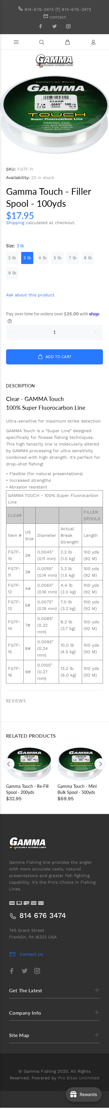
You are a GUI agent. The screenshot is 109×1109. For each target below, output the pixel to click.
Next (100, 764)
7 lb (73, 257)
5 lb (57, 257)
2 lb (12, 257)
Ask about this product (30, 294)
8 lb (88, 257)
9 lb (12, 272)
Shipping (15, 222)
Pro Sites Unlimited (79, 1077)
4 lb (42, 257)
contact (58, 17)
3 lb (27, 257)
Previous (9, 764)
